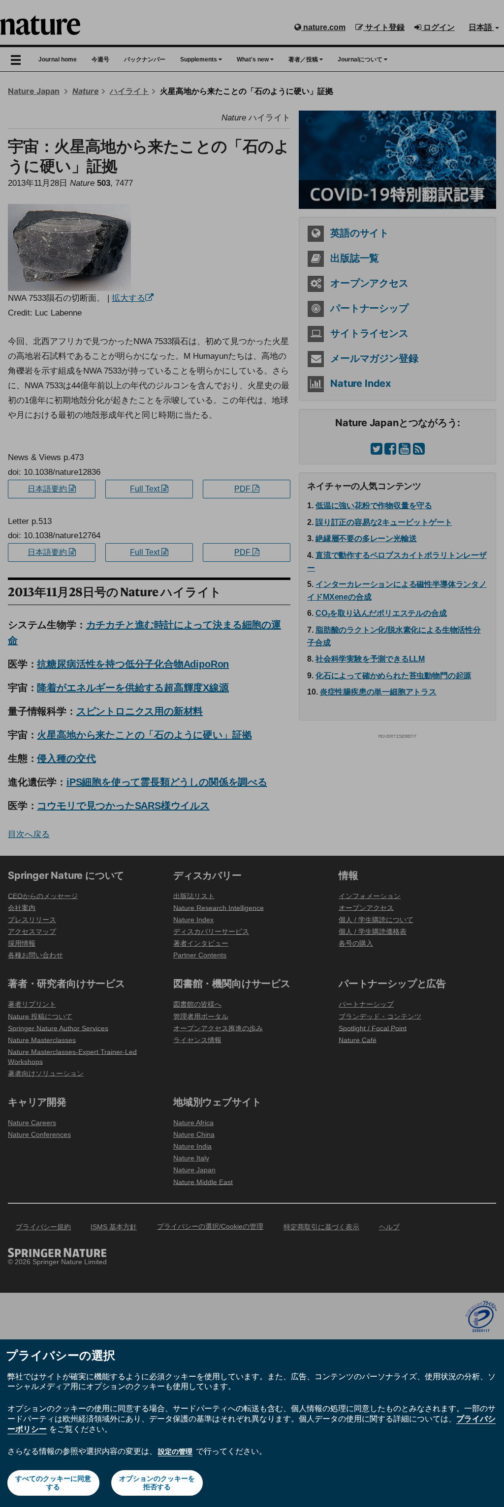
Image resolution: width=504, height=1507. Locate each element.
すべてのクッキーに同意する (53, 1483)
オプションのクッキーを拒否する (157, 1483)
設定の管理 (175, 1451)
